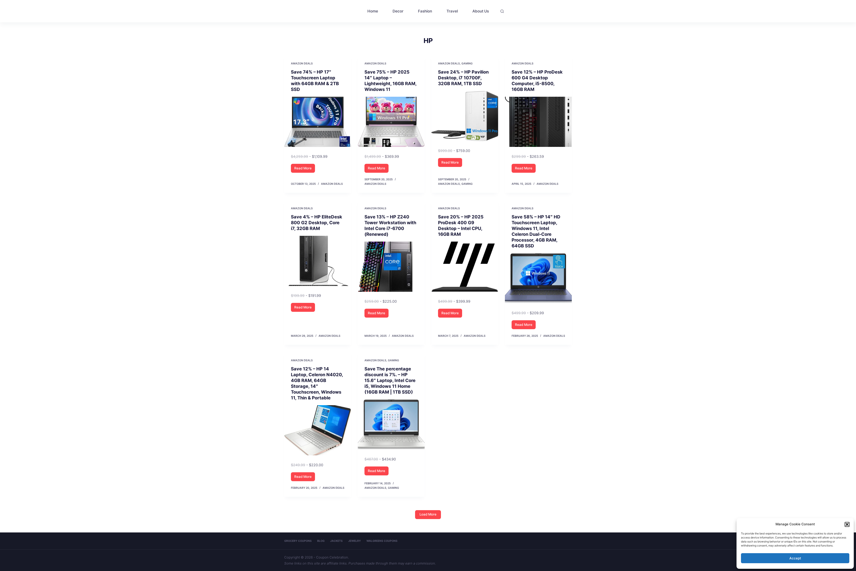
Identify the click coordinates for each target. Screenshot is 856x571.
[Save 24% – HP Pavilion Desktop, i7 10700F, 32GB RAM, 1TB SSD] (464, 116)
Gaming (467, 63)
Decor (398, 11)
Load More (428, 514)
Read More (304, 169)
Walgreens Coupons (381, 540)
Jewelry (354, 540)
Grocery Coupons (298, 540)
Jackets (336, 540)
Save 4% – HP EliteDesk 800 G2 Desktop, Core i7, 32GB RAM (316, 222)
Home (372, 11)
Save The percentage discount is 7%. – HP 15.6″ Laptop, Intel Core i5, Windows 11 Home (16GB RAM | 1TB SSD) (390, 380)
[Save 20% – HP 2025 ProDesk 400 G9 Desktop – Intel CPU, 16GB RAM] (464, 267)
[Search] (502, 11)
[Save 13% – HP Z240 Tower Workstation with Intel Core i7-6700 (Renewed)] (391, 267)
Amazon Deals (302, 63)
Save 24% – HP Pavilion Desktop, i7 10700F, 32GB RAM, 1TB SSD (463, 77)
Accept (795, 558)
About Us (480, 11)
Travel (452, 11)
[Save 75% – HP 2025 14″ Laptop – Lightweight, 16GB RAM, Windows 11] (391, 122)
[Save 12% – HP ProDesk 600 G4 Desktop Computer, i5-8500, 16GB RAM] (538, 122)
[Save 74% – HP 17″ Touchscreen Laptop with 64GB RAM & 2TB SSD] (317, 122)
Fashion (425, 11)
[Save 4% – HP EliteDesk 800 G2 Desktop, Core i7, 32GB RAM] (317, 261)
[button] (847, 524)
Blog (321, 540)
